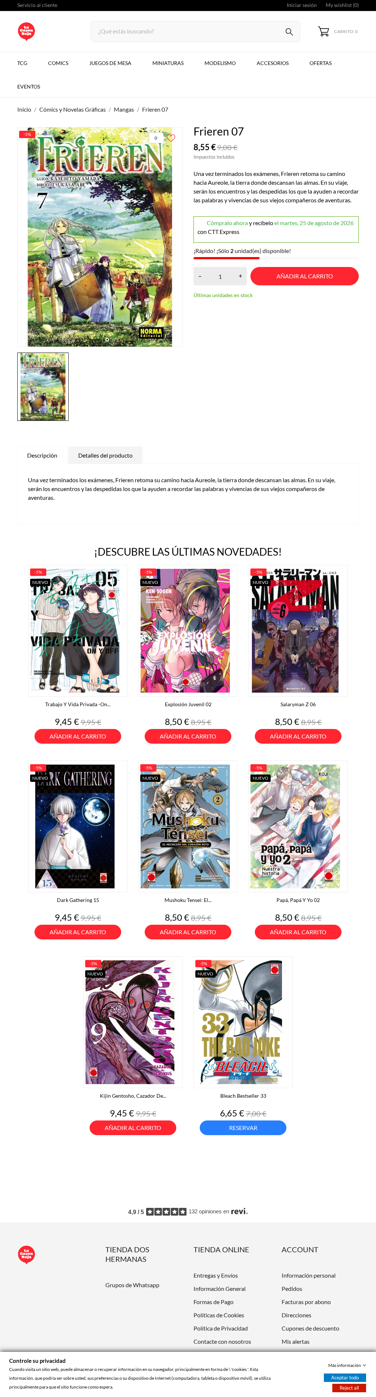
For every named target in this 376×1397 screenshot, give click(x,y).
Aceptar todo (345, 1377)
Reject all (349, 1388)
